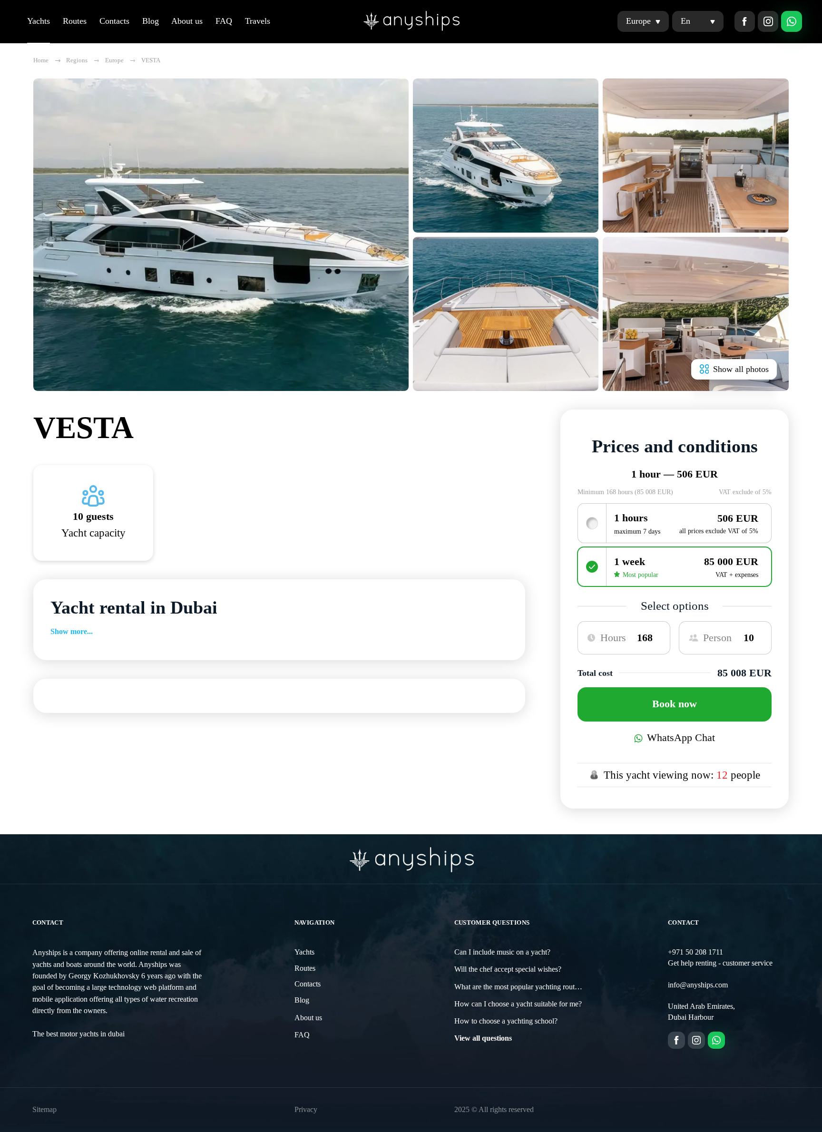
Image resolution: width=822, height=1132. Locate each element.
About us (187, 21)
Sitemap (44, 1109)
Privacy (305, 1109)
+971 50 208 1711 (695, 952)
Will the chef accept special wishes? (507, 969)
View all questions (483, 1038)
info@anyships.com (698, 985)
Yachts (38, 21)
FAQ (223, 21)
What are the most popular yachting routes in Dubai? (533, 987)
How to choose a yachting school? (506, 1021)
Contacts (114, 21)
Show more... (71, 631)
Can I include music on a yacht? (502, 952)
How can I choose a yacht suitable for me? (518, 1004)
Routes (75, 21)
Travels (257, 21)
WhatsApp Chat (681, 737)
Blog (150, 21)
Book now (674, 704)
